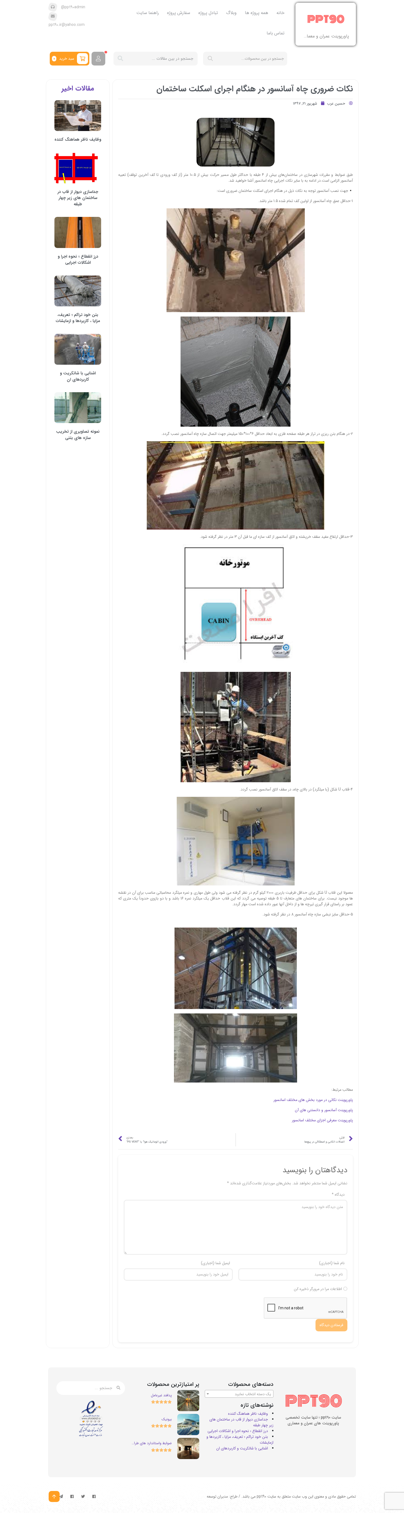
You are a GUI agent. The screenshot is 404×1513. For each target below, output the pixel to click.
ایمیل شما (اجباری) (215, 1263)
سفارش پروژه (178, 12)
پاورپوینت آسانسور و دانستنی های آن (324, 1110)
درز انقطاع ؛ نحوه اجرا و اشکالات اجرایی (78, 259)
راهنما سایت (147, 12)
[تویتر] (83, 1496)
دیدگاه (338, 1195)
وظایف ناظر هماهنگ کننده (77, 139)
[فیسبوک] (93, 1496)
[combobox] (239, 1394)
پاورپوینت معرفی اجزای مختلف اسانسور (322, 1120)
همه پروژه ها (256, 12)
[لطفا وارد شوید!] (98, 59)
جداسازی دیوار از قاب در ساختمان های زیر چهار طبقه (77, 198)
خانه (280, 12)
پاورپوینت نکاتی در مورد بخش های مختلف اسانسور (313, 1100)
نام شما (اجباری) (332, 1263)
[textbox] (239, 1394)
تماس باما (275, 33)
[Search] (120, 59)
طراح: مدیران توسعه (222, 1496)
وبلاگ (231, 12)
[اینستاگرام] (72, 1496)
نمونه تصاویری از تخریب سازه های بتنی (77, 434)
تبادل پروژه (208, 12)
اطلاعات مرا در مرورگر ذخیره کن (318, 1289)
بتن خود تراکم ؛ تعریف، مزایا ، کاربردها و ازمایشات (78, 318)
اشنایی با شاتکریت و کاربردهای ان (78, 376)
